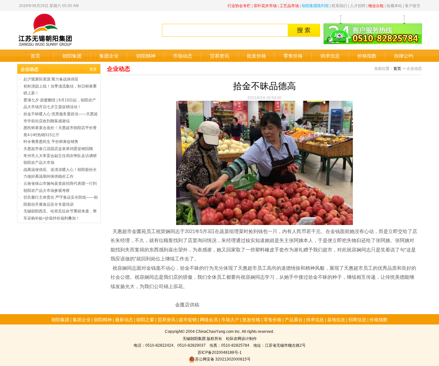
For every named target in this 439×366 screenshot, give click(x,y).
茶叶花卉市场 (265, 5)
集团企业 (109, 55)
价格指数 (367, 55)
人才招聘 (357, 5)
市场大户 (230, 319)
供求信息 (330, 55)
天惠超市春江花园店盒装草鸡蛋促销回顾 (58, 148)
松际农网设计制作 (241, 338)
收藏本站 (394, 5)
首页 (35, 55)
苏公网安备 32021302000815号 (223, 358)
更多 (93, 68)
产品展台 (294, 319)
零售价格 (293, 55)
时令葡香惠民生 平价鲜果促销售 (50, 141)
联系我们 (339, 5)
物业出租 (376, 5)
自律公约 (403, 55)
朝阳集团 (72, 55)
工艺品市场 (289, 5)
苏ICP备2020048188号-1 (220, 352)
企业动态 (30, 69)
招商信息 (357, 319)
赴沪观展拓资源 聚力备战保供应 (50, 78)
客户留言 (412, 5)
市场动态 (182, 55)
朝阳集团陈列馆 (315, 5)
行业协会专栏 (239, 5)
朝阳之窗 (145, 319)
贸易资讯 (219, 55)
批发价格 (256, 55)
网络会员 (209, 319)
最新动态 (124, 319)
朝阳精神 (146, 55)
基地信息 (336, 319)
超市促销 (188, 319)
